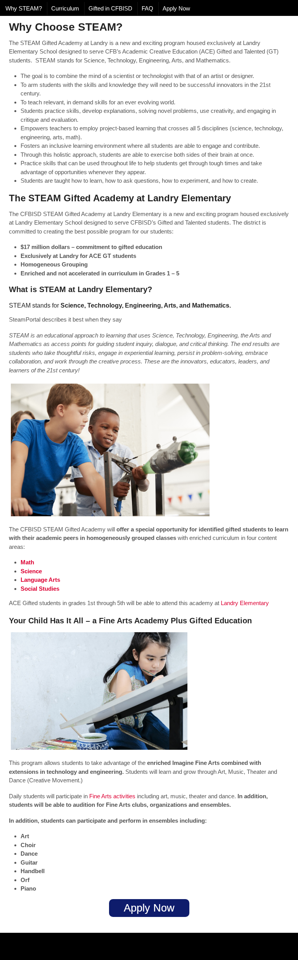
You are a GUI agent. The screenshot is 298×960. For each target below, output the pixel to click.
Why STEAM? (23, 8)
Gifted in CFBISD (110, 8)
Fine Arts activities (112, 796)
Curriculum (65, 8)
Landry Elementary (245, 603)
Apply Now (176, 8)
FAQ (147, 8)
